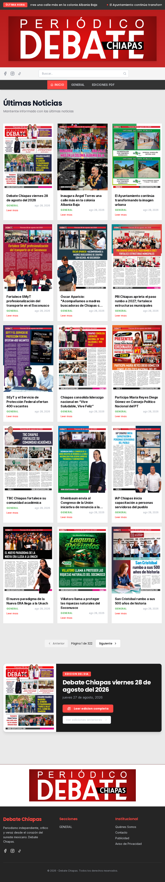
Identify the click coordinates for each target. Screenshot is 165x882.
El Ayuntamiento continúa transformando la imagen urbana (114, 5)
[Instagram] (12, 74)
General (78, 84)
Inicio (59, 84)
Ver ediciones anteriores (84, 720)
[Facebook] (5, 74)
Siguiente (105, 643)
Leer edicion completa (91, 709)
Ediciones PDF (103, 84)
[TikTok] (20, 74)
